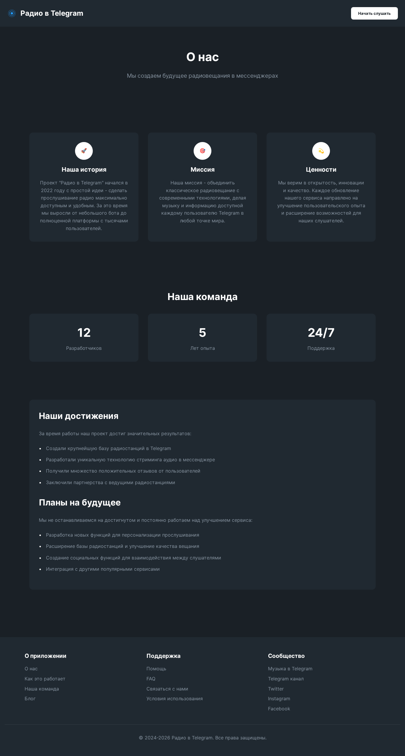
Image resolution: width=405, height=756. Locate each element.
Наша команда (42, 689)
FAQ (150, 679)
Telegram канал (286, 679)
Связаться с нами (167, 689)
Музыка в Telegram (290, 669)
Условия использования (174, 698)
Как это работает (45, 679)
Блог (30, 698)
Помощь (156, 669)
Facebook (279, 709)
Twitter (276, 689)
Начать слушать (374, 13)
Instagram (279, 698)
